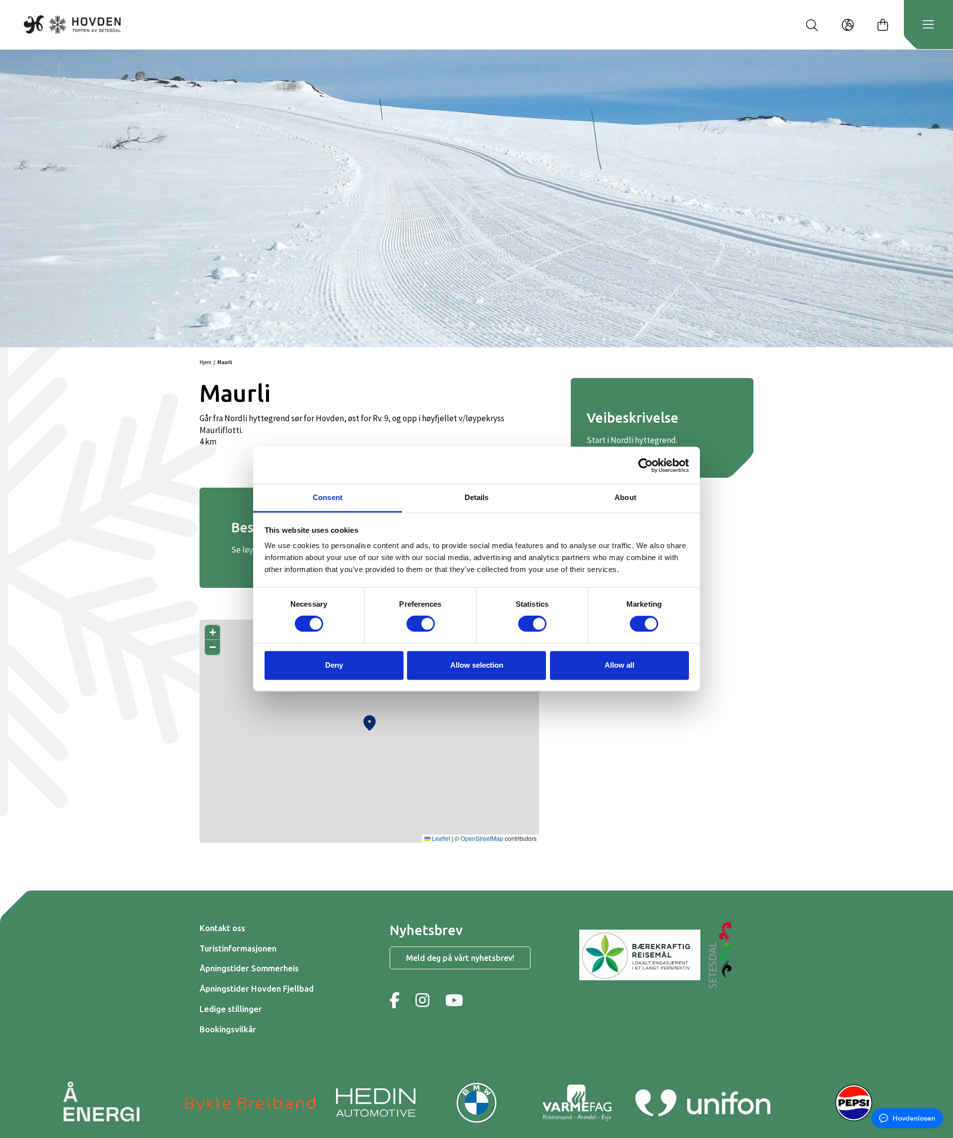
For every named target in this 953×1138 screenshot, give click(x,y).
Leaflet (440, 838)
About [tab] (625, 497)
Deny (334, 665)
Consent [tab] (327, 497)
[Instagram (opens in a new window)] (422, 1000)
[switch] (421, 624)
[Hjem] (72, 24)
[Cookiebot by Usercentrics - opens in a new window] (645, 465)
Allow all (619, 665)
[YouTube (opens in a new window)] (454, 1000)
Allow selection (476, 665)
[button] (369, 720)
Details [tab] (477, 497)
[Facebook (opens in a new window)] (395, 1000)
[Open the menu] (928, 25)
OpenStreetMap (482, 838)
